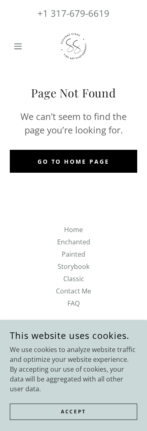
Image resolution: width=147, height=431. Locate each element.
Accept (73, 411)
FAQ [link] (73, 303)
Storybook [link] (73, 266)
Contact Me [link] (73, 291)
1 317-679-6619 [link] (76, 13)
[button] (19, 46)
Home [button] (73, 229)
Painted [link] (73, 254)
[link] (73, 46)
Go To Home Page (74, 161)
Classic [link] (73, 278)
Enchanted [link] (73, 241)
